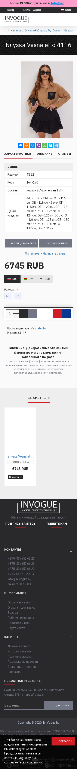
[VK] (31, 536)
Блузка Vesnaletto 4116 (21, 456)
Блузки (68, 30)
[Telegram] (56, 145)
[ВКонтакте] (20, 145)
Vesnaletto (38, 328)
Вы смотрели (39, 398)
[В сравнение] (66, 313)
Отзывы (64, 154)
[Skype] (50, 145)
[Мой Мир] (32, 145)
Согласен (65, 741)
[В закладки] (57, 313)
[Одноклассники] (26, 145)
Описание (44, 154)
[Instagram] (9, 536)
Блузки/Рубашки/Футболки (43, 30)
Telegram (57, 3)
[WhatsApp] (44, 145)
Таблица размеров (23, 243)
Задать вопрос (57, 243)
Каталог (16, 30)
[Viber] (38, 145)
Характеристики (17, 154)
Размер (9, 289)
